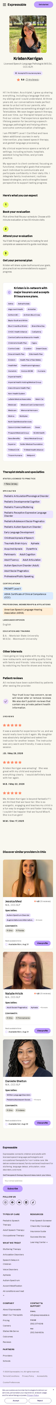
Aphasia (7, 1275)
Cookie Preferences (11, 1382)
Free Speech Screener (41, 1221)
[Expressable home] (10, 1147)
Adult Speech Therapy (13, 1230)
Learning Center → (39, 1242)
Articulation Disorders (13, 1255)
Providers (7, 1356)
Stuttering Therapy (12, 1249)
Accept (16, 1401)
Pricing (6, 1320)
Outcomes (8, 1337)
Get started (43, 4)
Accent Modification (12, 1286)
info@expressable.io (40, 1315)
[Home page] (17, 4)
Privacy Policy (28, 1376)
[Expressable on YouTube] (19, 1202)
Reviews (7, 1342)
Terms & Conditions (11, 1376)
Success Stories (38, 1237)
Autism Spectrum (11, 1280)
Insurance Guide (38, 1231)
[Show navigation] (4, 4)
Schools (6, 1361)
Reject (40, 1401)
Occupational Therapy (13, 1236)
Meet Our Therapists (13, 1315)
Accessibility (42, 1376)
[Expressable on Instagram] (5, 1202)
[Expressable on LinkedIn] (26, 1202)
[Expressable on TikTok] (33, 1202)
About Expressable (12, 1310)
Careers (7, 1326)
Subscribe (12, 1189)
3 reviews (32, 79)
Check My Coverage (40, 1226)
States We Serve (11, 1331)
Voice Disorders (10, 1270)
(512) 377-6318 (36, 1324)
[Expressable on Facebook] (12, 1202)
